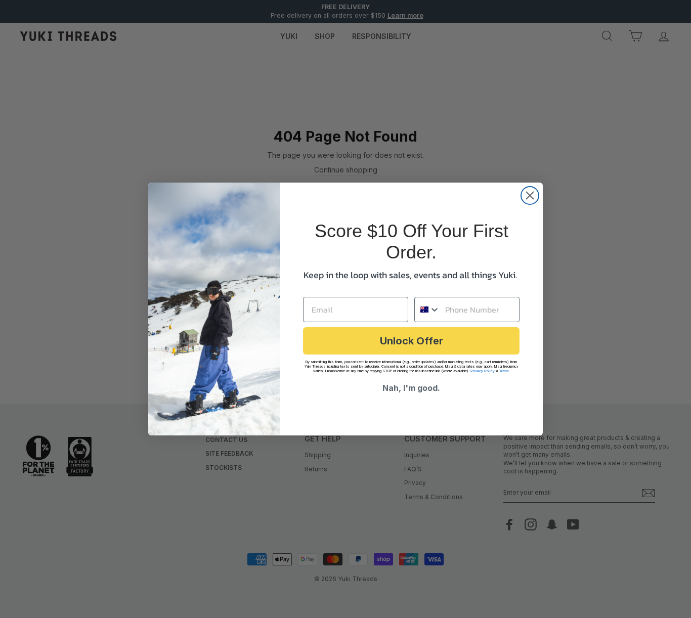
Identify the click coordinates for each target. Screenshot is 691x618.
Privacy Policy (482, 371)
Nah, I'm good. (411, 388)
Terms (504, 371)
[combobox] (427, 309)
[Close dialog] (530, 195)
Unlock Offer (411, 341)
